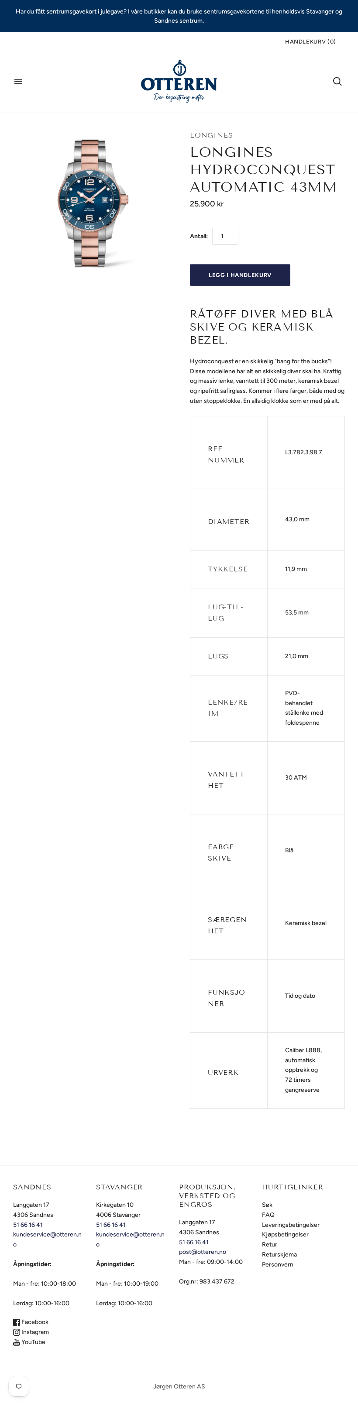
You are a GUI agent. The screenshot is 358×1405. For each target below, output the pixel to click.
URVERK (223, 1072)
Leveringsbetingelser (291, 1225)
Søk (267, 1205)
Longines (211, 135)
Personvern (277, 1264)
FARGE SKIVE (222, 852)
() (310, 41)
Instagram (34, 1332)
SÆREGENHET (227, 925)
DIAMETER (228, 521)
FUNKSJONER (226, 998)
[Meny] (18, 81)
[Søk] (337, 81)
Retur (269, 1244)
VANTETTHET (226, 780)
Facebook (34, 1322)
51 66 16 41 (28, 1225)
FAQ (268, 1215)
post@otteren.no (202, 1252)
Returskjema (279, 1254)
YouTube (32, 1342)
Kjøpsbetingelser (285, 1234)
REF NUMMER (226, 454)
